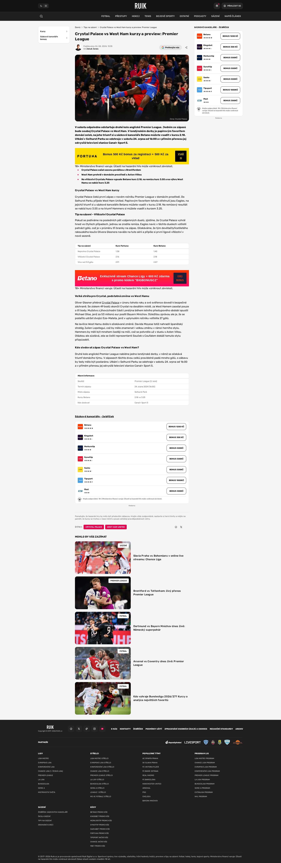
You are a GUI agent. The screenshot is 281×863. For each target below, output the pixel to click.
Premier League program (206, 775)
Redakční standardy (221, 729)
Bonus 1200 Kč (176, 426)
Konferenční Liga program (207, 771)
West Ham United (116, 527)
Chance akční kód (98, 842)
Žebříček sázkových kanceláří (52, 812)
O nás (114, 729)
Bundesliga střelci (99, 784)
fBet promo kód (97, 846)
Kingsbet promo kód (99, 816)
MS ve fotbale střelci (100, 796)
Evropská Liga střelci (100, 763)
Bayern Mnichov (150, 801)
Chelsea (146, 796)
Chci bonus (180, 278)
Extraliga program (204, 792)
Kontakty (125, 729)
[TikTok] (86, 729)
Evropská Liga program (206, 767)
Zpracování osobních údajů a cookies (186, 729)
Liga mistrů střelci (99, 758)
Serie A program (202, 788)
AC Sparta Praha (150, 758)
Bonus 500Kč (176, 448)
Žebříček (138, 729)
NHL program (201, 796)
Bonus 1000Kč (176, 480)
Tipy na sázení (90, 27)
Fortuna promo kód (99, 833)
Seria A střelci (97, 788)
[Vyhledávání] (41, 16)
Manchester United (151, 784)
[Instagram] (94, 729)
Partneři (43, 742)
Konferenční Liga (46, 767)
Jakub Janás (90, 49)
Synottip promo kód (99, 825)
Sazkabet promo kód (100, 829)
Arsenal (146, 788)
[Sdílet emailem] (186, 527)
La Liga (41, 780)
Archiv (239, 729)
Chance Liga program (205, 763)
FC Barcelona (148, 780)
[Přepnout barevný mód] (43, 5)
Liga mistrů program (204, 758)
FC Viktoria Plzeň (150, 767)
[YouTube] (102, 729)
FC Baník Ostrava (150, 771)
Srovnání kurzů (45, 825)
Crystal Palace (110, 302)
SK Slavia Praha (149, 763)
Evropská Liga (44, 763)
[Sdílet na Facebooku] (176, 527)
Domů (77, 27)
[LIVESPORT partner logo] (192, 742)
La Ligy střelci (97, 780)
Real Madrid (148, 775)
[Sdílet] (186, 47)
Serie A (41, 788)
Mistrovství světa (46, 792)
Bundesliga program (204, 784)
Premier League (45, 775)
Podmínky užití (154, 729)
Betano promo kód (98, 812)
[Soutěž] (217, 6)
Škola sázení (44, 816)
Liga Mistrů (43, 758)
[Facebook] (71, 729)
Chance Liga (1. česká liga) (50, 771)
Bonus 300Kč (176, 491)
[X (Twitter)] (79, 729)
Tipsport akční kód (99, 837)
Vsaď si (181, 156)
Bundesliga (43, 784)
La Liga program (202, 780)
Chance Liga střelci (99, 771)
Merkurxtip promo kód (101, 821)
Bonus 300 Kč (176, 437)
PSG (144, 792)
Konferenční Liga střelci (102, 767)
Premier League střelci (101, 775)
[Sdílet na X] (181, 527)
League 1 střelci (98, 792)
